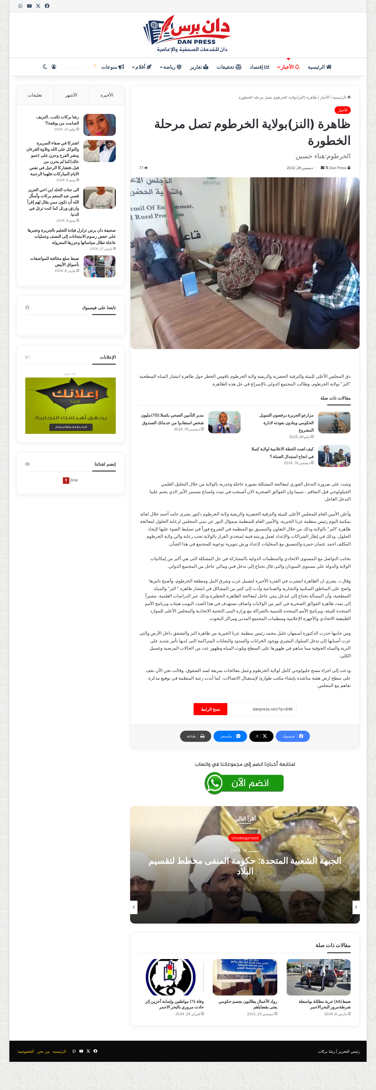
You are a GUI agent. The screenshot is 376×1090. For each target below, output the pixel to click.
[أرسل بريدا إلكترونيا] (322, 168)
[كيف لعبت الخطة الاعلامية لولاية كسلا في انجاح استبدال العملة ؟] (334, 456)
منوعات (109, 67)
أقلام (141, 67)
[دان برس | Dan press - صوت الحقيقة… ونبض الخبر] (188, 35)
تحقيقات (225, 67)
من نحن (43, 1051)
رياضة (170, 67)
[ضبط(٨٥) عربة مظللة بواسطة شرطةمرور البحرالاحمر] (318, 977)
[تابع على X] (326, 168)
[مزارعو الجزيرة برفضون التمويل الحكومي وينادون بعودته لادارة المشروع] (334, 422)
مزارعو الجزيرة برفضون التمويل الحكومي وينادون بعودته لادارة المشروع (286, 422)
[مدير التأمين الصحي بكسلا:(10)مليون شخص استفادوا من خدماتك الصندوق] (224, 422)
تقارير (196, 67)
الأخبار (288, 67)
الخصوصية (26, 1051)
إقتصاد (257, 67)
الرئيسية (317, 67)
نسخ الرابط (210, 709)
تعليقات (35, 95)
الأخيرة (106, 95)
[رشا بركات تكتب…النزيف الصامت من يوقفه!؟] (99, 125)
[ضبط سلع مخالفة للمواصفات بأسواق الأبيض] (99, 266)
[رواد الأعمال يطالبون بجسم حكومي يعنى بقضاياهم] (245, 977)
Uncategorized (244, 837)
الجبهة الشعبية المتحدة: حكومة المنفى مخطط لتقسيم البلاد (245, 865)
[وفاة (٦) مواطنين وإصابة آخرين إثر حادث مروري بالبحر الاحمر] (171, 977)
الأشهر (71, 95)
